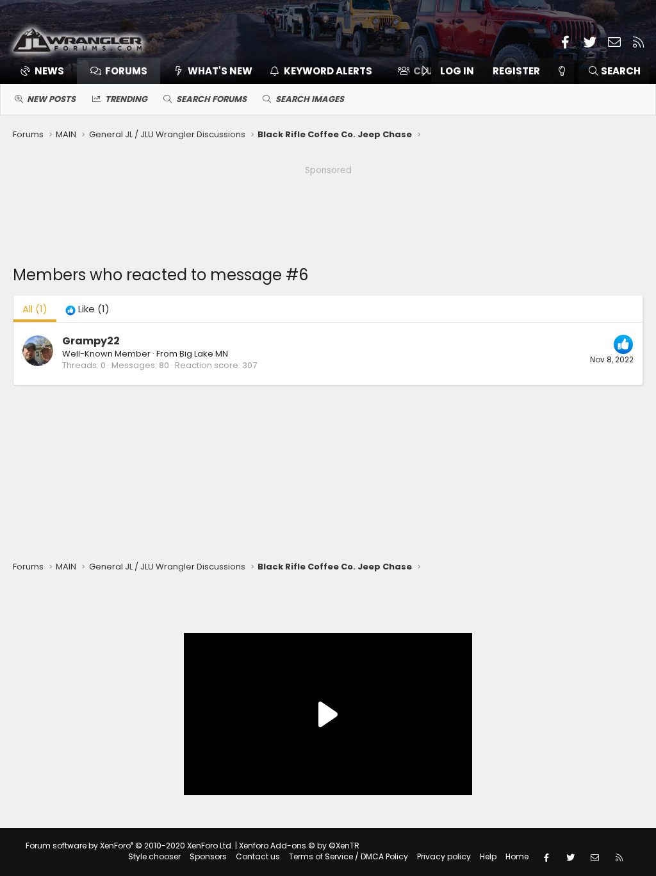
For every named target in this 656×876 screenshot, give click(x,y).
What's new (220, 71)
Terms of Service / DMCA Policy (348, 856)
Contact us (258, 856)
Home (517, 856)
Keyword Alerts (328, 71)
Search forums (211, 99)
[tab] (87, 309)
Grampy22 (91, 340)
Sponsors (208, 856)
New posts (51, 99)
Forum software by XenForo (129, 845)
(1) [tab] (34, 309)
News (49, 71)
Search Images (309, 99)
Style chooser (154, 856)
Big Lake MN (203, 354)
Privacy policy (444, 856)
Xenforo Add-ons (299, 845)
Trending (126, 99)
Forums (126, 71)
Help (488, 856)
